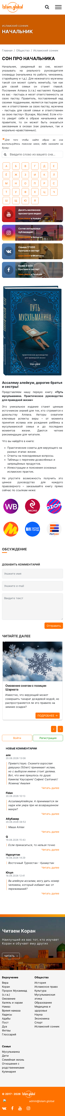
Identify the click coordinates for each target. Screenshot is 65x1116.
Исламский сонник (47, 1026)
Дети (5, 1055)
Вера (5, 982)
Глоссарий (9, 1034)
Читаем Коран (19, 931)
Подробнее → (48, 715)
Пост (5, 1022)
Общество (41, 977)
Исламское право (46, 986)
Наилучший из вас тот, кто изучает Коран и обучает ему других (30, 941)
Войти (17, 738)
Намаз (6, 1006)
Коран (6, 986)
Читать (9, 956)
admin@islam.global (41, 1101)
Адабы (6, 1018)
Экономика (41, 1018)
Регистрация (48, 738)
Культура (40, 990)
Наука (38, 1014)
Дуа (4, 1026)
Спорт (38, 1022)
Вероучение (10, 977)
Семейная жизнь (13, 1059)
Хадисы (7, 1014)
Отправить (54, 625)
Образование (43, 1002)
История (40, 982)
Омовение (8, 998)
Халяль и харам (12, 1002)
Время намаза (11, 1010)
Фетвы (6, 1030)
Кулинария (9, 1071)
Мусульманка (11, 1051)
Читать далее (50, 788)
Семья (6, 1046)
